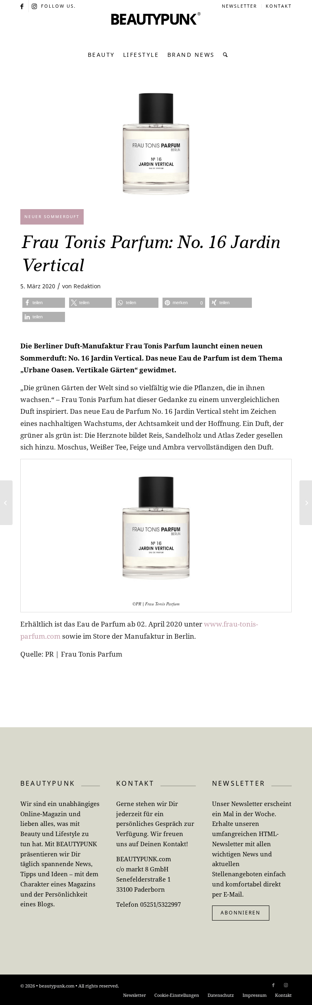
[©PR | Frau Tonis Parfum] (156, 144)
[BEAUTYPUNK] (156, 28)
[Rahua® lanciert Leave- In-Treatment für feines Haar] (305, 502)
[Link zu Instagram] (35, 6)
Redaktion (87, 286)
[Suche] (224, 55)
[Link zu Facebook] (22, 6)
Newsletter (239, 6)
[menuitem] (240, 6)
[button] (43, 303)
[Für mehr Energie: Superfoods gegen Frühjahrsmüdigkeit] (6, 502)
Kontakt (279, 6)
